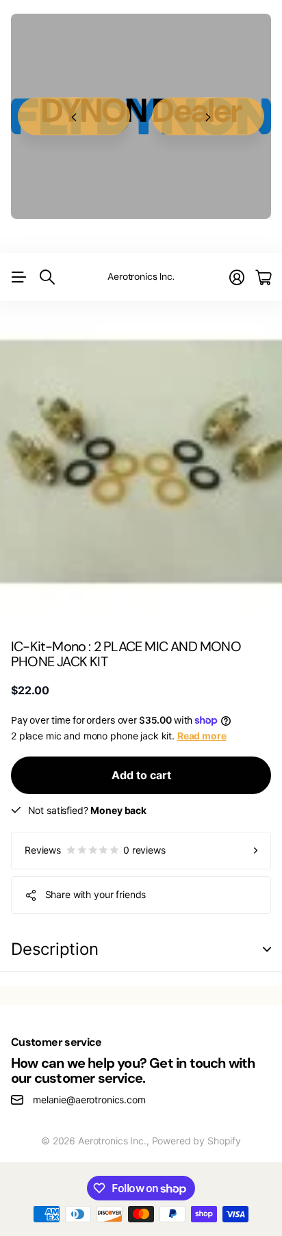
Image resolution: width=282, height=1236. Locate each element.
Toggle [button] (267, 950)
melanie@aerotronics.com (89, 1099)
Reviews (95, 850)
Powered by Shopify (196, 1140)
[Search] (47, 277)
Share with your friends (95, 894)
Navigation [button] (18, 277)
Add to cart (141, 775)
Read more (202, 735)
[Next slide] (208, 116)
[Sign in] (236, 277)
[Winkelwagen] (263, 277)
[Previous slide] (74, 116)
